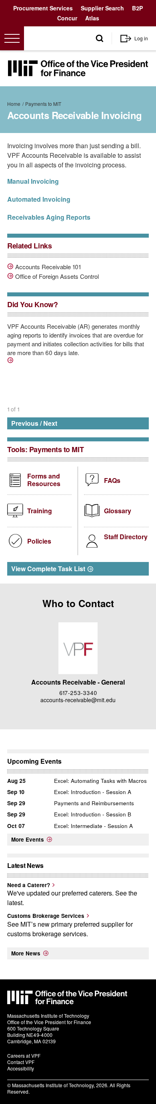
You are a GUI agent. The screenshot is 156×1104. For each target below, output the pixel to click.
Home (13, 103)
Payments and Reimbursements (94, 803)
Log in (141, 38)
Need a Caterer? (28, 885)
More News (25, 953)
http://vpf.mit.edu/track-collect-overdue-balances (11, 361)
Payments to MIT (43, 103)
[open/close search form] (100, 38)
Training (39, 510)
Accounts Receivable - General (78, 682)
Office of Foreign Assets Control (57, 276)
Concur (67, 18)
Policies (39, 541)
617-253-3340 (78, 693)
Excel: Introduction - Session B (92, 814)
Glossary (117, 510)
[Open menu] (12, 38)
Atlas (92, 18)
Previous (24, 423)
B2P (137, 8)
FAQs (112, 480)
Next (50, 423)
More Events (27, 839)
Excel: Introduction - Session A (92, 792)
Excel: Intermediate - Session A (93, 826)
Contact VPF (20, 1061)
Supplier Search (102, 8)
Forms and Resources (43, 479)
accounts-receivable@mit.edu (78, 700)
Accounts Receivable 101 (48, 266)
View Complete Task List (48, 568)
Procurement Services (43, 8)
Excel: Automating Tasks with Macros (100, 780)
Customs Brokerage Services (45, 915)
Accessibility (20, 1068)
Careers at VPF (23, 1055)
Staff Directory (126, 536)
